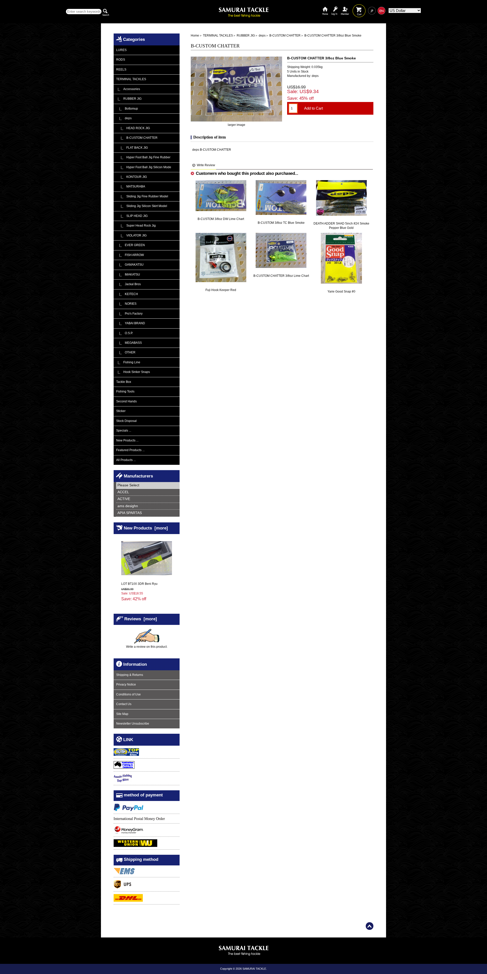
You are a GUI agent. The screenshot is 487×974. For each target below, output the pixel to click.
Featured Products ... (130, 450)
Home (325, 7)
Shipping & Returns (129, 675)
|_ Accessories (128, 89)
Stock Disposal (126, 421)
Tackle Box (123, 382)
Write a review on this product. (146, 646)
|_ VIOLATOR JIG (131, 235)
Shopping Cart (359, 7)
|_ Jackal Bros (128, 284)
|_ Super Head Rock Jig (136, 225)
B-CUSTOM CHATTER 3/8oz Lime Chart (281, 276)
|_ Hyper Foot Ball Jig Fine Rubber (143, 157)
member (345, 7)
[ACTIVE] (148, 499)
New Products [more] (146, 528)
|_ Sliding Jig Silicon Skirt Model (141, 206)
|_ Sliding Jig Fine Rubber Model (142, 196)
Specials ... (123, 430)
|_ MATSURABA (130, 186)
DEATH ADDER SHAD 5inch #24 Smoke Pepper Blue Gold (341, 226)
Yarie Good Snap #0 (341, 291)
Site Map (122, 714)
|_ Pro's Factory (129, 313)
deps (262, 35)
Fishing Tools (125, 391)
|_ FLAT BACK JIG (132, 147)
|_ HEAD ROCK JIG (133, 128)
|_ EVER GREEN (130, 245)
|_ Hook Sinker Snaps (133, 372)
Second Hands (126, 401)
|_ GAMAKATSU (130, 264)
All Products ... (126, 460)
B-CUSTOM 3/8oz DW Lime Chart (221, 219)
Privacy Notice (126, 684)
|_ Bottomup (127, 108)
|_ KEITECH (127, 294)
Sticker (121, 411)
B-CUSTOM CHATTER (285, 35)
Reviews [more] (140, 618)
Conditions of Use (128, 694)
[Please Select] (148, 485)
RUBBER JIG (246, 35)
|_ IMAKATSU (128, 274)
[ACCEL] (148, 492)
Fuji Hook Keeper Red (220, 290)
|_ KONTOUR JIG (131, 177)
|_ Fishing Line (128, 362)
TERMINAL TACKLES (218, 35)
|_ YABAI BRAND (130, 323)
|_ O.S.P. (124, 333)
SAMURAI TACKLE (254, 968)
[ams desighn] (148, 506)
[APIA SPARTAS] (148, 513)
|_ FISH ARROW (130, 255)
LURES (121, 50)
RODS (120, 59)
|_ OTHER (125, 352)
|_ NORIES (126, 303)
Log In (334, 7)
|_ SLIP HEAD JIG (132, 216)
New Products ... (127, 440)
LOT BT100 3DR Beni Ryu (139, 584)
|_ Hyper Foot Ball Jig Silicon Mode (143, 167)
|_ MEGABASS (129, 343)
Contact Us (123, 704)
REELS (121, 69)
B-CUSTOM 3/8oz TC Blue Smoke (281, 223)
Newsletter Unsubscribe (132, 723)
